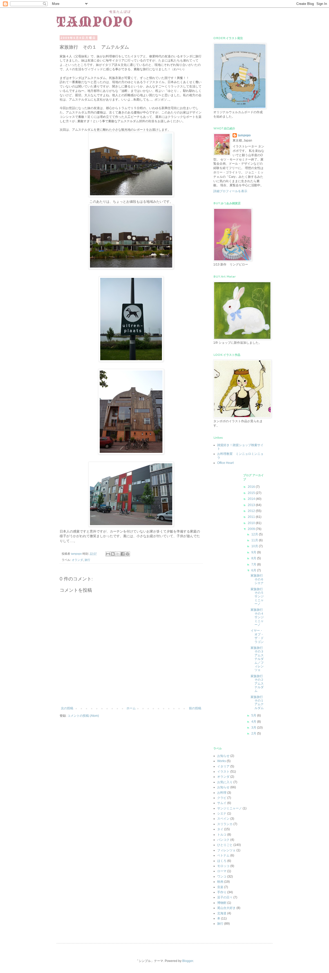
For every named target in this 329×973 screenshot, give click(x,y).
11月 (255, 540)
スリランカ (225, 824)
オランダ (77, 559)
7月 (254, 564)
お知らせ (223, 787)
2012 (252, 511)
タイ (220, 829)
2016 (252, 487)
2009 (252, 529)
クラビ (221, 798)
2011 (252, 517)
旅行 (87, 559)
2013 (252, 505)
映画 (220, 881)
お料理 (221, 792)
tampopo (244, 135)
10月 (255, 546)
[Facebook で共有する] (122, 553)
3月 (254, 727)
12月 (255, 534)
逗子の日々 (225, 897)
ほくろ (221, 861)
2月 (254, 733)
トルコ (221, 834)
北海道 (221, 913)
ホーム (131, 708)
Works (221, 761)
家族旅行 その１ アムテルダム (259, 702)
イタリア (223, 766)
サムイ (221, 803)
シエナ (221, 813)
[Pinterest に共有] (127, 553)
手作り (221, 892)
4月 (254, 721)
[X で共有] (117, 553)
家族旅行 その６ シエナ (259, 579)
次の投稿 (67, 708)
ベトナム (223, 855)
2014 (252, 499)
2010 (252, 523)
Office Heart (225, 463)
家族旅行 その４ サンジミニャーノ (259, 617)
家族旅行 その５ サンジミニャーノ (259, 596)
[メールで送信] (108, 553)
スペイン (223, 818)
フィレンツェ (226, 850)
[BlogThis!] (112, 553)
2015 (252, 493)
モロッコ (223, 866)
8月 (254, 558)
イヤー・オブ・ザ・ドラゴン (257, 636)
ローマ (221, 871)
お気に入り (225, 782)
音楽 (220, 887)
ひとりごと (225, 845)
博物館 (221, 903)
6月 (254, 570)
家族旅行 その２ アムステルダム (259, 683)
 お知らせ (223, 756)
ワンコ (221, 876)
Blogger (187, 961)
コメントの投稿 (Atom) (83, 716)
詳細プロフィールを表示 (230, 191)
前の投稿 (195, 708)
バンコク (223, 840)
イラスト (223, 771)
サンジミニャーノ (229, 808)
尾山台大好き (226, 908)
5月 (254, 715)
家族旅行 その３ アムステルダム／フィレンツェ (259, 659)
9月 (254, 552)
